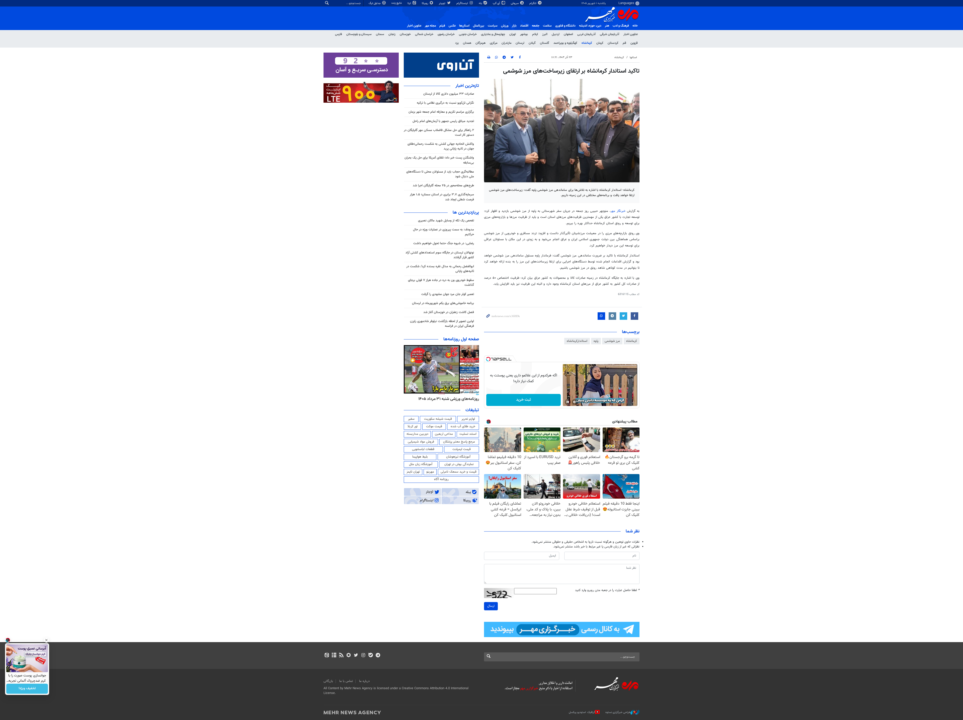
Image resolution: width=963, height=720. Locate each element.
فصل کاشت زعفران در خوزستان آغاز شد (448, 312)
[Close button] (46, 640)
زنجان (391, 34)
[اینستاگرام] (363, 655)
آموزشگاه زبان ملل (420, 464)
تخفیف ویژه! (27, 688)
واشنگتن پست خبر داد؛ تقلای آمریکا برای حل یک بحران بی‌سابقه (439, 160)
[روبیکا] (349, 655)
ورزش (504, 25)
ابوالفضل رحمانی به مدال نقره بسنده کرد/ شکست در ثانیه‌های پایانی (440, 269)
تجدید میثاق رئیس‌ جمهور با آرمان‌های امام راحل (443, 121)
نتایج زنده (397, 3)
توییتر (442, 3)
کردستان (613, 43)
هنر (607, 25)
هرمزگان (480, 43)
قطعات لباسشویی (423, 449)
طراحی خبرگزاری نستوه (617, 712)
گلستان (544, 43)
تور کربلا (413, 426)
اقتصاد (524, 25)
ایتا (410, 3)
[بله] (370, 655)
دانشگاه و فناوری (565, 25)
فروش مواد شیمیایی (421, 441)
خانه (635, 25)
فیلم (442, 25)
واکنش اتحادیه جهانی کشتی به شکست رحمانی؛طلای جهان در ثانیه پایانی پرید (441, 146)
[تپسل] (488, 359)
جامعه (535, 25)
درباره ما (364, 681)
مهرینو (430, 471)
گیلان (532, 43)
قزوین (634, 43)
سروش (515, 3)
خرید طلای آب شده (463, 426)
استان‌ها (464, 25)
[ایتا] (327, 655)
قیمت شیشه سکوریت (438, 418)
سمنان (380, 34)
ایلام (535, 34)
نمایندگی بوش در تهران (459, 464)
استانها (633, 57)
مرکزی (493, 43)
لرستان (520, 43)
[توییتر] (356, 655)
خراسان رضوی (446, 34)
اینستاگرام (462, 3)
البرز (544, 34)
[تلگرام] (378, 655)
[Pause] (568, 402)
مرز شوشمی (612, 341)
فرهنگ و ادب (621, 25)
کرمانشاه (587, 43)
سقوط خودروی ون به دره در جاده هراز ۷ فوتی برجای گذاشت (441, 282)
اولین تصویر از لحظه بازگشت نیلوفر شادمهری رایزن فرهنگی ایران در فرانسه (442, 324)
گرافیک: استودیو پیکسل (582, 712)
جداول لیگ (375, 3)
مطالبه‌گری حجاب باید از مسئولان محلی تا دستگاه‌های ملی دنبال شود (440, 174)
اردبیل (555, 34)
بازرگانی (328, 681)
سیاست (493, 25)
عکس (452, 25)
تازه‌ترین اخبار (467, 86)
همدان (467, 43)
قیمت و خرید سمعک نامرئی (458, 471)
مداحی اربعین (444, 434)
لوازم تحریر (468, 418)
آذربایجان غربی (586, 34)
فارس (338, 34)
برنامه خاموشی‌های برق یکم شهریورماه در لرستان (443, 303)
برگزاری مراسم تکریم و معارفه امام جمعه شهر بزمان (441, 111)
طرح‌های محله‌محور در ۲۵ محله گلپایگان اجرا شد (443, 185)
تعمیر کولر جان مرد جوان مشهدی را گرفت (447, 294)
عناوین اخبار (630, 34)
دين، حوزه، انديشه (590, 25)
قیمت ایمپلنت (461, 449)
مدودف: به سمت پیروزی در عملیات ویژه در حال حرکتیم (443, 232)
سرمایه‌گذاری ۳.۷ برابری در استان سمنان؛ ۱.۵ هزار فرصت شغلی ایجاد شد (442, 197)
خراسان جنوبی (468, 34)
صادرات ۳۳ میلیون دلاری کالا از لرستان (448, 93)
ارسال (491, 606)
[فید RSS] (341, 655)
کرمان (599, 43)
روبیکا (425, 3)
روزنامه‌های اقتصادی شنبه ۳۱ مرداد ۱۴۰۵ (447, 399)
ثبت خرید (523, 400)
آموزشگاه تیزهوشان (458, 456)
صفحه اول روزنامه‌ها (461, 339)
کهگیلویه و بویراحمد (565, 43)
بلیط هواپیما (420, 456)
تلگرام (533, 3)
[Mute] (575, 402)
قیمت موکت (434, 426)
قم (624, 43)
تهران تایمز (413, 471)
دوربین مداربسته (417, 434)
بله (481, 3)
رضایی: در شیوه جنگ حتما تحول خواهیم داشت (443, 243)
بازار (514, 25)
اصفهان (568, 34)
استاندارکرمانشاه (577, 341)
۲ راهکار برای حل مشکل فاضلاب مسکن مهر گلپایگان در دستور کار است (439, 132)
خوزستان (405, 34)
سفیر (411, 418)
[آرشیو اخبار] (334, 655)
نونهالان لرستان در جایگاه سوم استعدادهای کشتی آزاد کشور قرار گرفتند (440, 255)
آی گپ (497, 3)
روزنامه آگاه (441, 479)
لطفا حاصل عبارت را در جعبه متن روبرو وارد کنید (607, 590)
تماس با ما (346, 681)
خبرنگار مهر (618, 211)
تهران (512, 34)
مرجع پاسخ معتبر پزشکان (459, 441)
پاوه (596, 341)
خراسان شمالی (424, 34)
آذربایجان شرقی (609, 34)
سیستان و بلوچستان (359, 34)
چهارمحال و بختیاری (493, 34)
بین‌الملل (478, 25)
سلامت (547, 25)
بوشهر (524, 34)
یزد (457, 43)
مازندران (506, 43)
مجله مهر (430, 25)
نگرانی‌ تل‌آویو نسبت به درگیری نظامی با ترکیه (445, 102)
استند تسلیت (467, 434)
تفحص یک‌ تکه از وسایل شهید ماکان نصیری (446, 220)
